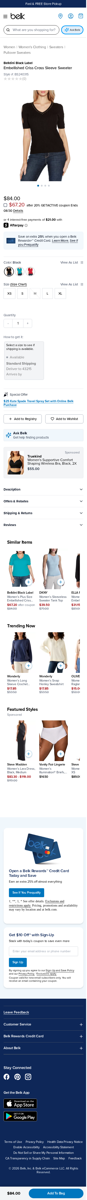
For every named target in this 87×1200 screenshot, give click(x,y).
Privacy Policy (53, 1136)
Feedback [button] (73, 1158)
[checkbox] (5, 201)
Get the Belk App (16, 1087)
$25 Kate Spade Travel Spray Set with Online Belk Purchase (38, 399)
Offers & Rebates (16, 497)
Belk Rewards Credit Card (24, 1031)
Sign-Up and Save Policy (60, 965)
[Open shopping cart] (77, 16)
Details (18, 207)
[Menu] (5, 16)
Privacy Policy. (27, 968)
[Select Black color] (8, 267)
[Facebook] (7, 1071)
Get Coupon (61, 4)
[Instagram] (28, 1071)
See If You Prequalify (26, 887)
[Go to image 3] (44, 182)
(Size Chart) (18, 281)
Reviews (10, 521)
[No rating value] (13, 79)
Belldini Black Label (18, 63)
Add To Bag (53, 1193)
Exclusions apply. (47, 968)
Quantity (10, 311)
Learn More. (60, 237)
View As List (66, 259)
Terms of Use (31, 1136)
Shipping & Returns (18, 509)
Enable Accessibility (61, 1142)
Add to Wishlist (65, 415)
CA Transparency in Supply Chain (26, 1158)
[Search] (8, 30)
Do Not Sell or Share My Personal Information (42, 1153)
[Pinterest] (17, 1071)
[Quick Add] (28, 578)
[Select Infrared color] (30, 267)
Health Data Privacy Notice (27, 1142)
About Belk (12, 1043)
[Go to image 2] (40, 182)
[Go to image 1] (36, 182)
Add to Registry (24, 415)
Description (12, 486)
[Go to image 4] (47, 182)
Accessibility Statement (42, 1147)
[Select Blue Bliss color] (19, 267)
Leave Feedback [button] (16, 1007)
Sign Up (17, 957)
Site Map (57, 1158)
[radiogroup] (42, 289)
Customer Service (17, 1019)
